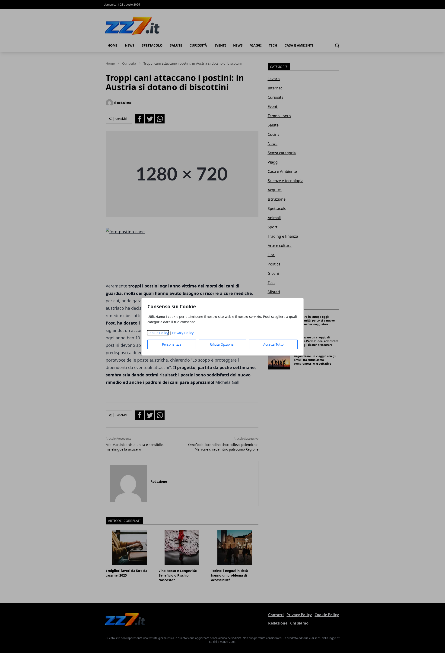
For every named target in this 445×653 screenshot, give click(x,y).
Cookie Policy (157, 333)
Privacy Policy (183, 333)
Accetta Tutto (273, 344)
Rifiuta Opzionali (222, 344)
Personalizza (171, 344)
